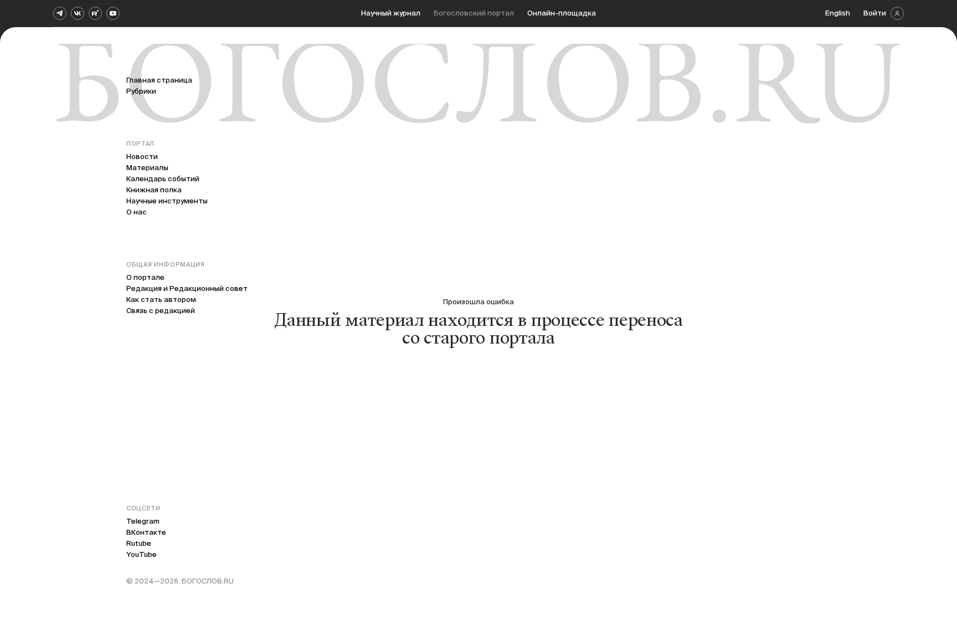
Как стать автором (161, 299)
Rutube (138, 543)
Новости (142, 156)
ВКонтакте (146, 532)
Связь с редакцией (160, 310)
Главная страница (159, 80)
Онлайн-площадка (561, 13)
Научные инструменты (167, 201)
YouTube (141, 554)
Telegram (143, 521)
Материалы (147, 167)
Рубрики (141, 91)
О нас (136, 212)
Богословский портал (474, 13)
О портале (145, 277)
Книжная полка (154, 190)
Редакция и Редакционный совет (187, 288)
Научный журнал (390, 13)
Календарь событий (162, 179)
